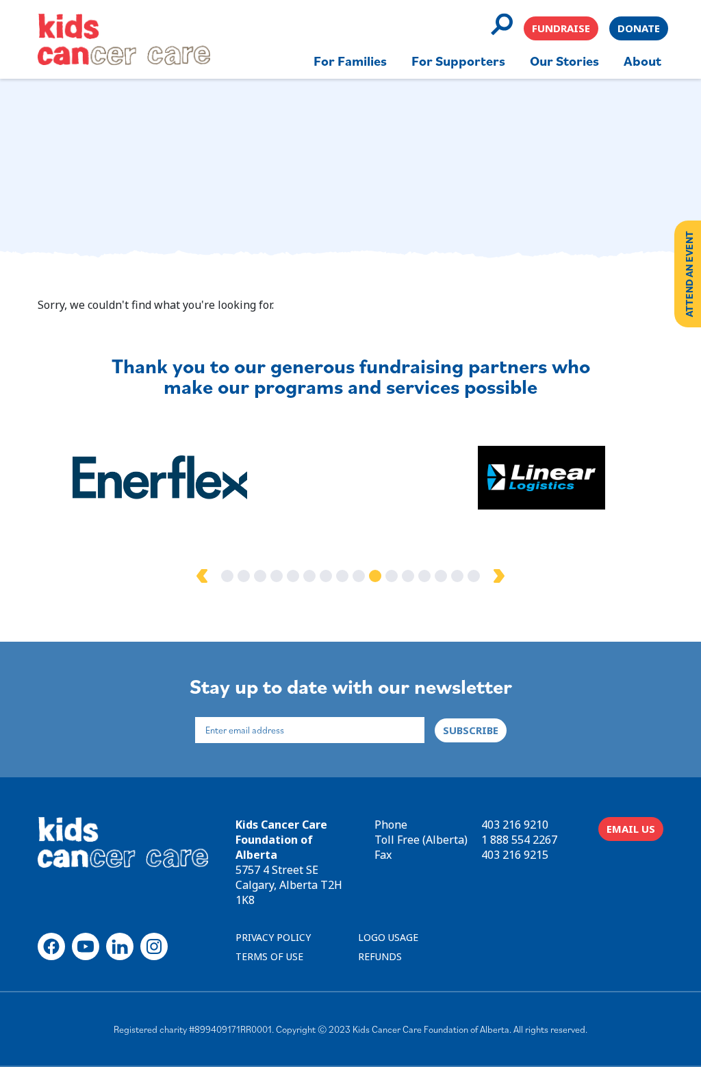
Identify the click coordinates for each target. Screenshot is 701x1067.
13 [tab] (424, 576)
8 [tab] (342, 576)
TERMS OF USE (269, 956)
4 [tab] (276, 576)
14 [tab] (441, 576)
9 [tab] (359, 576)
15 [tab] (457, 576)
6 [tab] (309, 576)
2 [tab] (244, 576)
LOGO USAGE (388, 937)
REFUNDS (380, 956)
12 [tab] (408, 576)
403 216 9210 (514, 824)
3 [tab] (260, 576)
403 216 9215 (514, 854)
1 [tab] (227, 576)
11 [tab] (391, 576)
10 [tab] (375, 576)
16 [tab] (474, 576)
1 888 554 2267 (519, 839)
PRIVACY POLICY (273, 937)
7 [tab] (326, 576)
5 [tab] (293, 576)
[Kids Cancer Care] (124, 39)
